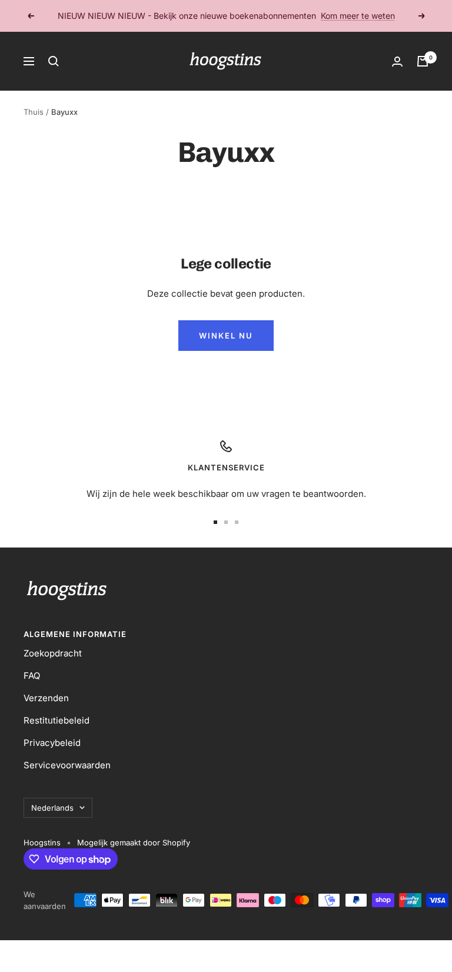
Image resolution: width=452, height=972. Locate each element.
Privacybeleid (52, 742)
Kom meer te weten (358, 16)
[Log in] (397, 62)
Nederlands (52, 807)
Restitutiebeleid (56, 720)
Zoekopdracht (53, 653)
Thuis (34, 112)
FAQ (32, 675)
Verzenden (46, 698)
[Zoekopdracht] (53, 61)
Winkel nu (226, 335)
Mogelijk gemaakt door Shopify (133, 842)
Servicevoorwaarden (67, 765)
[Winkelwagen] (422, 61)
